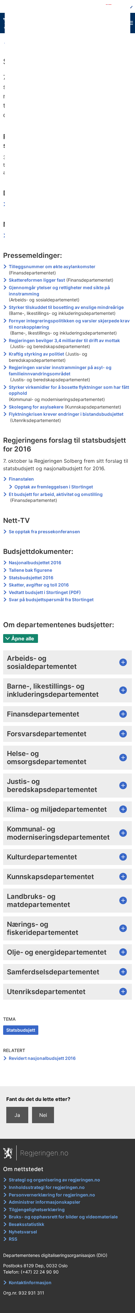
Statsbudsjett (20, 1030)
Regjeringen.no (44, 1153)
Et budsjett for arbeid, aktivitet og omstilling (56, 494)
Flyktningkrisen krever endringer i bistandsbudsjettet (66, 414)
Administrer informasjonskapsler (44, 1202)
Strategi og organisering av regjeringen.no (54, 1179)
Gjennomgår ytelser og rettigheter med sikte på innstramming (59, 290)
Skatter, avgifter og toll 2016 (39, 584)
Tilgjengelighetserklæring (37, 1209)
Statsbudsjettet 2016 (31, 577)
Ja (17, 1115)
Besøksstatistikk (26, 1224)
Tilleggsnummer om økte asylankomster (52, 266)
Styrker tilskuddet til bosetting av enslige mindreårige (66, 307)
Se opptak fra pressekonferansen (44, 531)
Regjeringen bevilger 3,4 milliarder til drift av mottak (64, 340)
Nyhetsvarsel (23, 1231)
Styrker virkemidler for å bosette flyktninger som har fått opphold (69, 390)
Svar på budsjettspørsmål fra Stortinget (51, 599)
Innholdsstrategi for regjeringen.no (47, 1187)
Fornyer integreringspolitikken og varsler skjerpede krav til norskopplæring (69, 324)
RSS (13, 1239)
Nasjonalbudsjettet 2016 (35, 562)
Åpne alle (22, 638)
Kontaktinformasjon (30, 1282)
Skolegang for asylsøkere (36, 406)
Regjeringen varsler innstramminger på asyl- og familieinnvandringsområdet (60, 370)
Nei (43, 1115)
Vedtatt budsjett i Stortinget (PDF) (45, 592)
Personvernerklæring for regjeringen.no (52, 1194)
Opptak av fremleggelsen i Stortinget (54, 486)
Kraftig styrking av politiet (36, 354)
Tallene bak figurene (30, 570)
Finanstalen (21, 479)
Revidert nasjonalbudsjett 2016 (42, 1058)
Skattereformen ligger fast (37, 280)
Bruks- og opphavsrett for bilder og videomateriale (63, 1216)
